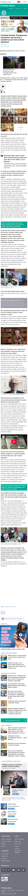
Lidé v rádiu (18, 843)
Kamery (25, 8)
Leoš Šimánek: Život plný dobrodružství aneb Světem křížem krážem (17, 685)
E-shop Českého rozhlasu (10, 761)
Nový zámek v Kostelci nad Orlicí (10, 300)
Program (10, 8)
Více (21, 18)
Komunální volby (6, 841)
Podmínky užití (19, 890)
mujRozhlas (4, 624)
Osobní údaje (10, 890)
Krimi (3, 631)
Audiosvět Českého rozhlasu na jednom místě (13, 649)
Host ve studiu (5, 46)
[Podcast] (1, 92)
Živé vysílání (5, 641)
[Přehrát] (3, 86)
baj (15, 606)
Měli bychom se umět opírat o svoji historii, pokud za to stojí (17, 657)
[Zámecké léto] (14, 26)
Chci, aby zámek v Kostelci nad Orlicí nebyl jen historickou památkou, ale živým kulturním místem (13, 487)
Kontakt (17, 848)
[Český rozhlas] (6, 2)
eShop (3, 846)
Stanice (3, 843)
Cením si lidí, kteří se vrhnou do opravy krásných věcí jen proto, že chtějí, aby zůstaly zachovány (12, 224)
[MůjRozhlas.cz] (3, 54)
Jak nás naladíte (19, 839)
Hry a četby (5, 628)
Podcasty (4, 858)
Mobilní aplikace (6, 861)
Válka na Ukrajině (6, 839)
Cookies (3, 890)
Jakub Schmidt (9, 606)
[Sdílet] (4, 92)
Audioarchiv (18, 8)
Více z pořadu (6, 725)
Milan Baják (10, 287)
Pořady (4, 638)
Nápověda (18, 841)
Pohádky (4, 635)
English (3, 891)
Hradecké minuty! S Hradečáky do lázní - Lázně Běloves (17, 737)
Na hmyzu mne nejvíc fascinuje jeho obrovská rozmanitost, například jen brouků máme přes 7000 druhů (16, 694)
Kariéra (17, 846)
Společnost (5, 18)
